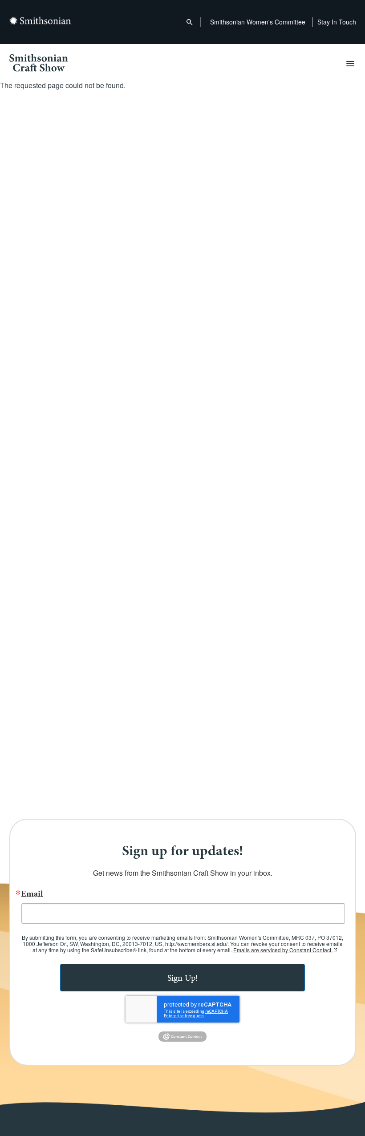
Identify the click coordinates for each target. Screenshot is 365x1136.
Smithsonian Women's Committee (257, 21)
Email (32, 893)
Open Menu (350, 63)
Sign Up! (182, 977)
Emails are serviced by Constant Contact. (283, 950)
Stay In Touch (336, 21)
